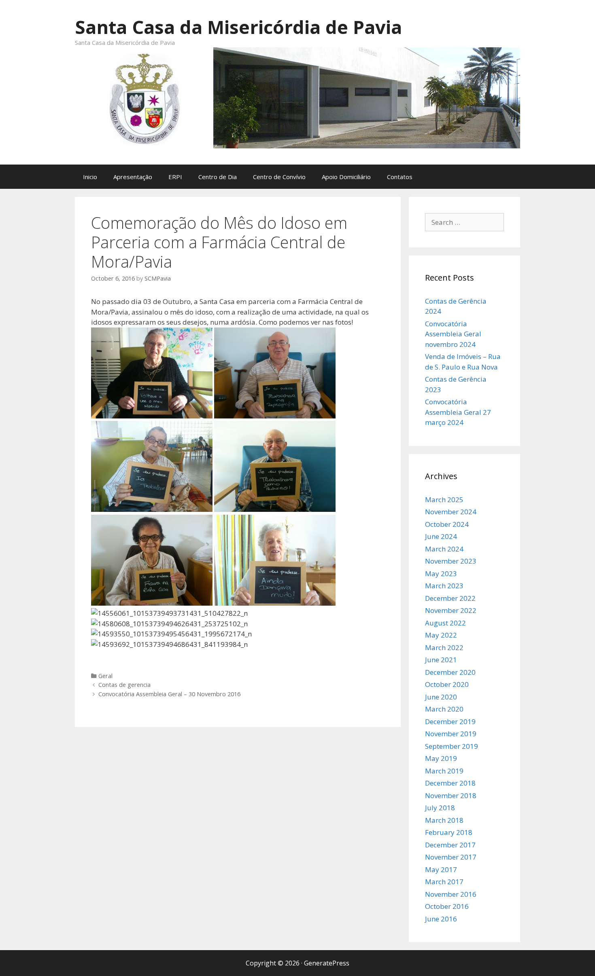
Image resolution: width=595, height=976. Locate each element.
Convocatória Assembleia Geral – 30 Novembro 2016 (169, 694)
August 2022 (445, 622)
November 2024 (450, 511)
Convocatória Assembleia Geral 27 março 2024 (458, 412)
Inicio (90, 177)
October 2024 (447, 524)
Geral (105, 676)
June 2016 (441, 918)
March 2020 (444, 709)
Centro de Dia (217, 177)
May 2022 (441, 635)
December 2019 (450, 721)
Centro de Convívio (279, 177)
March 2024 (444, 548)
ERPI (175, 177)
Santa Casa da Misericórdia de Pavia (238, 27)
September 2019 (451, 746)
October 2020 (447, 684)
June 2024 (441, 536)
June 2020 (441, 696)
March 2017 (444, 881)
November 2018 (450, 795)
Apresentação (132, 177)
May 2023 (441, 573)
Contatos (399, 177)
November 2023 (450, 561)
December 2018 (450, 783)
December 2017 (450, 844)
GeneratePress (326, 963)
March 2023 (444, 585)
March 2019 (444, 770)
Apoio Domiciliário (346, 177)
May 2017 (441, 869)
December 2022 (450, 598)
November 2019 (450, 733)
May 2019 (441, 758)
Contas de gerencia (124, 685)
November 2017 (450, 857)
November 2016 (450, 894)
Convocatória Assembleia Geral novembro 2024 (453, 334)
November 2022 (450, 610)
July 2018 (440, 807)
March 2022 (444, 647)
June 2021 (441, 659)
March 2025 (444, 499)
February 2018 (448, 832)
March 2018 (444, 820)
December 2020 (450, 672)
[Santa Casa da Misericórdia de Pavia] (297, 96)
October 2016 (447, 906)
